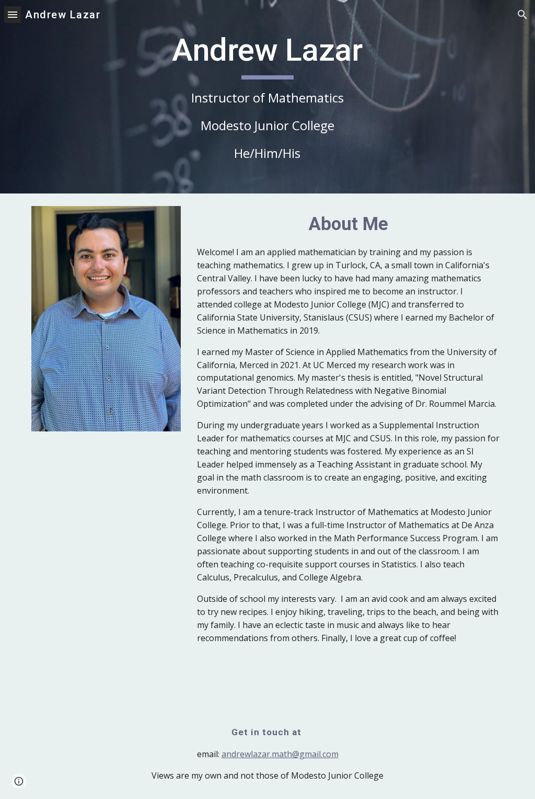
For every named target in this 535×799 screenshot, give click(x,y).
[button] (12, 14)
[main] (267, 96)
